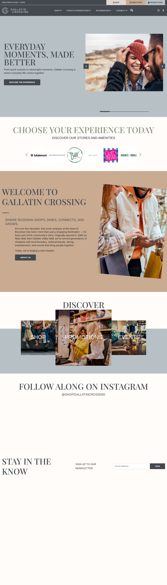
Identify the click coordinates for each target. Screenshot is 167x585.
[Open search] (131, 10)
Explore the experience (22, 82)
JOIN (157, 466)
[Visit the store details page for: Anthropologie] (57, 155)
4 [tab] (134, 111)
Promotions (156, 2)
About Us (25, 257)
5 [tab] (144, 111)
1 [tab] (105, 111)
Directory (136, 2)
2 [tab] (114, 111)
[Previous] (86, 66)
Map (117, 2)
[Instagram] (21, 422)
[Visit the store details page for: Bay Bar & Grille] (75, 155)
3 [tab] (124, 111)
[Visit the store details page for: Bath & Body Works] (111, 155)
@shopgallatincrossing (83, 394)
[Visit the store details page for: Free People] (93, 155)
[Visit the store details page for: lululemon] (39, 155)
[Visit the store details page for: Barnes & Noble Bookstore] (129, 155)
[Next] (162, 66)
